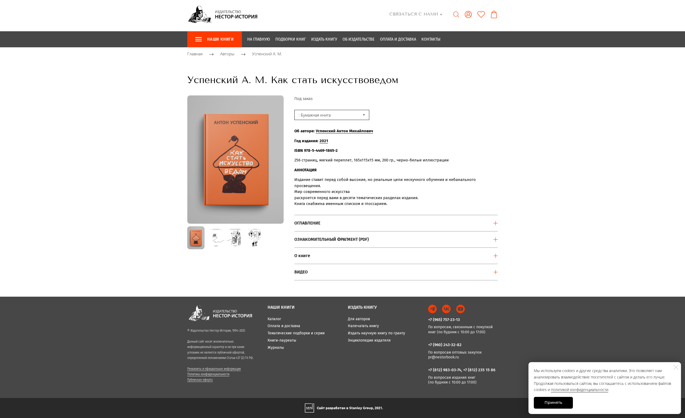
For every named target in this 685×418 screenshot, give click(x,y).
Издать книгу (324, 39)
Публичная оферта (200, 380)
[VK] (446, 309)
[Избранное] (481, 14)
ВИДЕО (301, 271)
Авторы (227, 54)
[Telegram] (432, 309)
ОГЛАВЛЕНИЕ (307, 223)
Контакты (430, 39)
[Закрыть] (675, 367)
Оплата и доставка (398, 39)
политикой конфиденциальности (579, 389)
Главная (195, 54)
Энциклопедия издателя (369, 340)
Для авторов (359, 319)
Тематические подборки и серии (296, 333)
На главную (258, 39)
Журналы (276, 347)
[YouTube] (460, 309)
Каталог (274, 319)
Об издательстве (358, 39)
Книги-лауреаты (282, 340)
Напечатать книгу (363, 326)
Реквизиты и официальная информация (214, 369)
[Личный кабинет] (468, 14)
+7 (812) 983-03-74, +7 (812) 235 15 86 (461, 369)
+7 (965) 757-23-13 (444, 319)
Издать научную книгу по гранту (376, 333)
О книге (302, 255)
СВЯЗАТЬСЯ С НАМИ (416, 14)
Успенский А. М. (267, 54)
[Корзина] (494, 14)
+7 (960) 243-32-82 (445, 344)
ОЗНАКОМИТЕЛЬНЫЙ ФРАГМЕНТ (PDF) (331, 239)
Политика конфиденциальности (208, 374)
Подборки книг (290, 39)
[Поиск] (456, 14)
